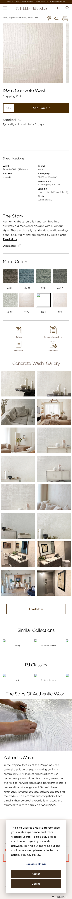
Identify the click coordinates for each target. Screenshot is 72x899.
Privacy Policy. (31, 854)
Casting (17, 646)
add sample (41, 108)
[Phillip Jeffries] (31, 9)
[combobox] (59, 897)
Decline (36, 883)
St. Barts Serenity (48, 680)
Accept (36, 873)
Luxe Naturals (21, 18)
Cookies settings (36, 863)
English (61, 897)
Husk (17, 680)
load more (36, 609)
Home (5, 18)
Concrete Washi (32, 18)
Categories (12, 18)
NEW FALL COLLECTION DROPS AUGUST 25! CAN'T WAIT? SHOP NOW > (36, 2)
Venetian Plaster (48, 646)
